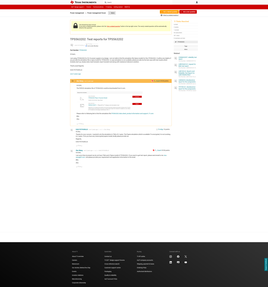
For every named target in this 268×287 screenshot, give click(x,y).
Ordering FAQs (141, 268)
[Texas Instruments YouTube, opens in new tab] (185, 263)
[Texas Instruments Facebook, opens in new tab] (178, 257)
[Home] (84, 2)
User (197, 2)
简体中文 (127, 7)
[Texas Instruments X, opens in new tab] (185, 257)
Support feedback (266, 264)
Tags (185, 46)
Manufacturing (77, 279)
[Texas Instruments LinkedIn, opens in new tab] (170, 263)
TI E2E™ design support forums (114, 260)
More (112, 13)
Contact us (108, 256)
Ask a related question (170, 12)
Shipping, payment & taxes (145, 264)
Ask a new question (189, 12)
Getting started (118, 7)
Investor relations (77, 275)
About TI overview (78, 256)
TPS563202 (180, 42)
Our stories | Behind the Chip (81, 268)
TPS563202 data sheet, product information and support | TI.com (132, 113)
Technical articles (98, 7)
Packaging (107, 271)
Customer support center (112, 268)
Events (74, 271)
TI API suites (141, 256)
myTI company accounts (145, 260)
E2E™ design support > (77, 7)
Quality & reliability (110, 275)
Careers (74, 260)
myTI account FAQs (110, 279)
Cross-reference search (111, 264)
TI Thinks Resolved (181, 21)
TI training (109, 7)
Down (83, 124)
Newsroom (75, 264)
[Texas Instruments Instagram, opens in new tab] (170, 257)
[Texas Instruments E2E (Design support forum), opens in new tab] (178, 263)
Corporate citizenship (79, 283)
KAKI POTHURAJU (80, 45)
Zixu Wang (80, 81)
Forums (88, 7)
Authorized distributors (144, 271)
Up (77, 124)
